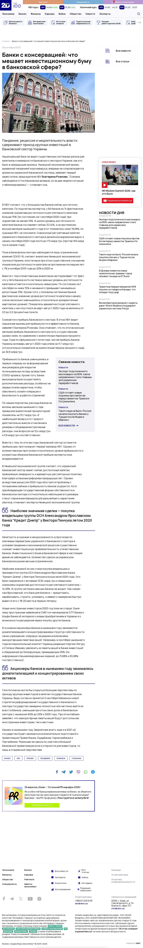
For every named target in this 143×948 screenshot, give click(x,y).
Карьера (49, 13)
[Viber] (78, 772)
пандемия (45, 758)
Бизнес (23, 13)
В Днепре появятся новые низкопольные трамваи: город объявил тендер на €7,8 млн (115, 273)
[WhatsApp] (85, 772)
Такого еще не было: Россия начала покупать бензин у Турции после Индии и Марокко (75, 415)
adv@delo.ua (81, 903)
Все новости (67, 425)
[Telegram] (63, 771)
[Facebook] (57, 772)
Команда (116, 869)
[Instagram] (39, 899)
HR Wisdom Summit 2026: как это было (118, 192)
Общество (75, 13)
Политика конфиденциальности (123, 880)
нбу (18, 758)
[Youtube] (30, 899)
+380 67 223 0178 (83, 901)
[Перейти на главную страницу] (5, 5)
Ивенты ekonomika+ (30, 885)
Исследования (63, 889)
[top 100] (17, 5)
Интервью (87, 883)
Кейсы (85, 877)
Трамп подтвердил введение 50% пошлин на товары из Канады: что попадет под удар (117, 289)
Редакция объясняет (85, 889)
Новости (90, 13)
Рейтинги (43, 2)
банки (7, 758)
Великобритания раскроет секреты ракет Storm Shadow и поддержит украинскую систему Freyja (118, 305)
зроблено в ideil (133, 943)
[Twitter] (71, 771)
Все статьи (122, 61)
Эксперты (104, 13)
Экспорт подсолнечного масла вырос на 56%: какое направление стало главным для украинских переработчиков (75, 377)
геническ (61, 758)
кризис (30, 758)
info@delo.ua (117, 908)
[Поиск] (138, 14)
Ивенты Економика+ (123, 2)
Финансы (36, 13)
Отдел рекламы (119, 874)
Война (62, 13)
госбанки (76, 758)
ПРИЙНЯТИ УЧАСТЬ (42, 805)
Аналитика (60, 883)
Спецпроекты (82, 2)
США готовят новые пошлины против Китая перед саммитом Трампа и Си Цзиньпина (74, 397)
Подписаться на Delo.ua (119, 200)
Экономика (8, 13)
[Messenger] (93, 772)
